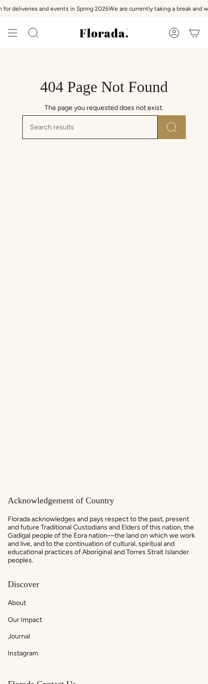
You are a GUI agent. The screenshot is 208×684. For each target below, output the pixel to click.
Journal (19, 636)
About (17, 603)
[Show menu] (12, 33)
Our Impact (25, 620)
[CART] (194, 33)
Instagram (23, 653)
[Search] (172, 127)
